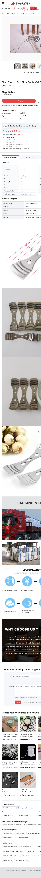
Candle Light (20, 833)
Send (18, 702)
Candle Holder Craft (27, 847)
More (3, 864)
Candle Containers (7, 815)
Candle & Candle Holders (22, 13)
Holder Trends (7, 860)
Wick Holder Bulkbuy (22, 860)
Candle (32, 13)
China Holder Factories (10, 847)
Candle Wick (31, 851)
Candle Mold (23, 815)
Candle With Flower (22, 838)
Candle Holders (7, 833)
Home (3, 13)
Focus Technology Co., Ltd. (24, 870)
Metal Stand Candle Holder (11, 856)
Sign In (5, 149)
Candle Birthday (8, 838)
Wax (20, 812)
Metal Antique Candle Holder (31, 856)
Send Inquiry (18, 101)
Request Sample (33, 105)
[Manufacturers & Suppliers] (20, 3)
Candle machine (6, 812)
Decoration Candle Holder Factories (13, 851)
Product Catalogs (28, 808)
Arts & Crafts (10, 13)
